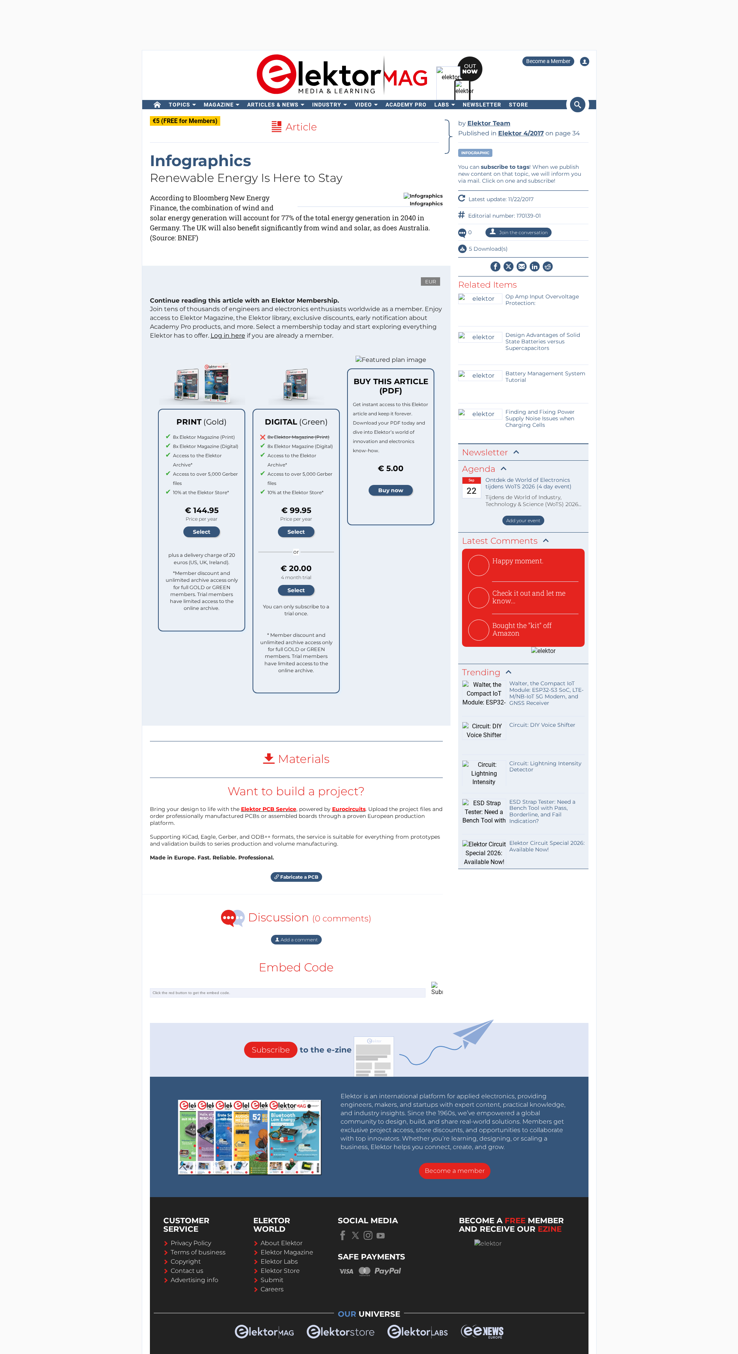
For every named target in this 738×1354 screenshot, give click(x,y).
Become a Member (548, 61)
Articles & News (273, 105)
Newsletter (482, 105)
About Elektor (282, 1243)
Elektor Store (280, 1270)
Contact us (187, 1270)
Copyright (186, 1261)
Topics (179, 105)
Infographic (475, 152)
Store (518, 105)
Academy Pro (406, 105)
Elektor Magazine (287, 1252)
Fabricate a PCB (298, 877)
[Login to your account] (584, 61)
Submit (272, 1280)
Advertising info (194, 1280)
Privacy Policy (191, 1243)
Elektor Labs (279, 1261)
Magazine (219, 105)
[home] (157, 104)
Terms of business (198, 1252)
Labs (441, 105)
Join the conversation (523, 232)
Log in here (228, 335)
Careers (272, 1289)
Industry (326, 105)
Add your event (523, 520)
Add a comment (298, 940)
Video (363, 105)
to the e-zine (302, 1049)
